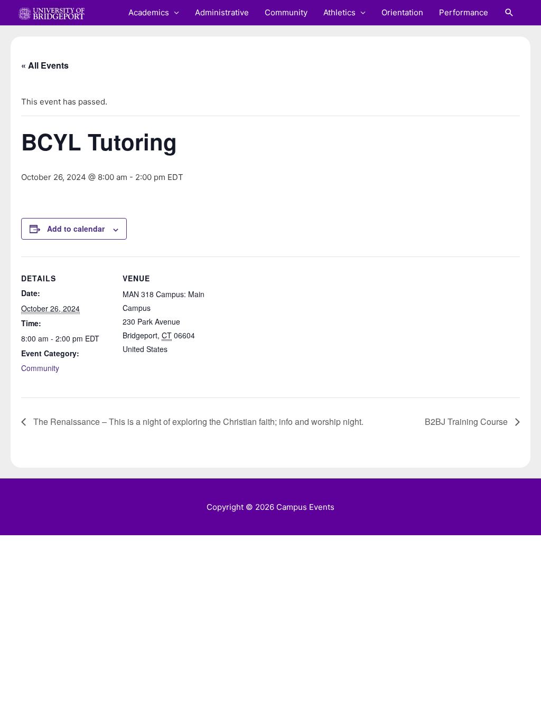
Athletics (339, 12)
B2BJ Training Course (467, 421)
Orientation (402, 12)
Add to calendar (76, 228)
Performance (463, 12)
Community (286, 12)
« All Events (45, 65)
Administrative (222, 12)
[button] (509, 12)
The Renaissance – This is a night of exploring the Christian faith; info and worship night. (197, 421)
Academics (148, 12)
